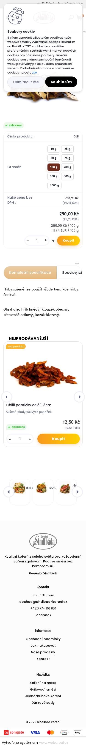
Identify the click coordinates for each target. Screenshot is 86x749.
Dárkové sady (43, 702)
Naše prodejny (43, 652)
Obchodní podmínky (43, 639)
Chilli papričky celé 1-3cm (28, 405)
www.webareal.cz (53, 742)
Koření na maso (43, 682)
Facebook (43, 615)
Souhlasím (61, 81)
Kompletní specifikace (30, 272)
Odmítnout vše (26, 82)
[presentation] (6, 397)
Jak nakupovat (43, 645)
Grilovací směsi (43, 689)
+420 (43, 608)
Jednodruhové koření (43, 696)
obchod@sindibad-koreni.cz (43, 601)
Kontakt (43, 659)
